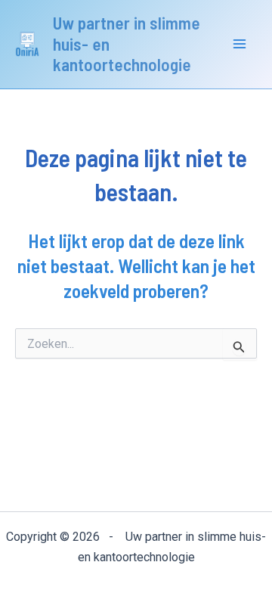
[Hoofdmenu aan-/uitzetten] (240, 44)
